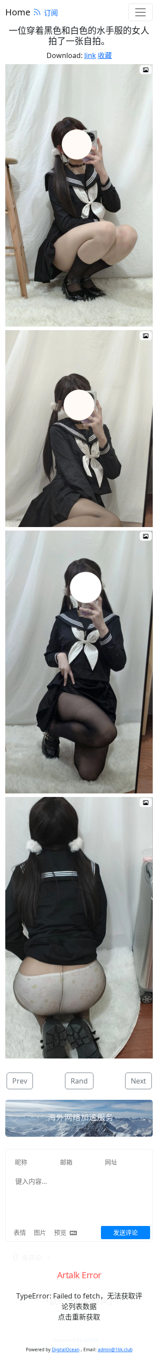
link (90, 55)
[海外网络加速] (79, 1118)
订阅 (51, 13)
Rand (79, 1081)
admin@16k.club (115, 1349)
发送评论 (125, 1232)
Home (17, 12)
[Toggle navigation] (140, 12)
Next (138, 1081)
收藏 (105, 55)
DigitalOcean (65, 1349)
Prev (19, 1081)
